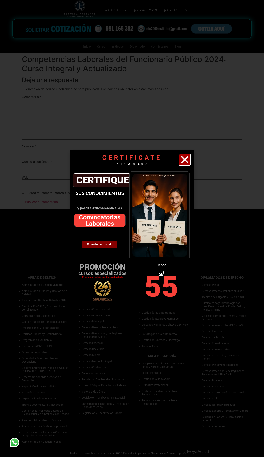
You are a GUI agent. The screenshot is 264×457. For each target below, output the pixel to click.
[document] (132, 228)
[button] (184, 159)
